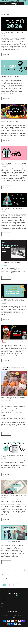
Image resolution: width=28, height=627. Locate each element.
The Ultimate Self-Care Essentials (10, 541)
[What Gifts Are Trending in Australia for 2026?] (14, 24)
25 (17, 585)
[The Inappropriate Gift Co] (14, 3)
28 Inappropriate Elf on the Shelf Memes (12, 262)
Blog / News (3, 402)
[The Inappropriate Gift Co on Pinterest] (14, 611)
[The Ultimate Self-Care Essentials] (14, 532)
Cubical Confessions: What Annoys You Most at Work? (13, 456)
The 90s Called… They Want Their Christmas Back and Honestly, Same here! (13, 120)
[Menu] (0, 3)
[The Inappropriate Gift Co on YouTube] (11, 611)
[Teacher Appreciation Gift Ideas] (14, 67)
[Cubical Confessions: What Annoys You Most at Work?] (14, 447)
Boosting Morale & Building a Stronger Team (13, 495)
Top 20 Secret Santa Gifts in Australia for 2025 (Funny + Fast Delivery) (12, 209)
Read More (6, 54)
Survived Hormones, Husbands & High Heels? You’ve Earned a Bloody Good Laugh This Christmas (13, 163)
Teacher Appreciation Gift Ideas (10, 76)
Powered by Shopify (14, 617)
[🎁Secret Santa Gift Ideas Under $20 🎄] (14, 332)
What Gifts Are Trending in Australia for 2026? (12, 33)
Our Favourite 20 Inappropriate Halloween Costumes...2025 (13, 398)
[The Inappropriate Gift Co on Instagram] (16, 611)
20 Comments (10, 400)
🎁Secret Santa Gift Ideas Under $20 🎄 (12, 341)
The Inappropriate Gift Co (11, 615)
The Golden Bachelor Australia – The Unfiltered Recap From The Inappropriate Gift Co (12, 301)
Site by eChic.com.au (21, 615)
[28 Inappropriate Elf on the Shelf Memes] (14, 250)
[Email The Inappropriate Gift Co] (19, 611)
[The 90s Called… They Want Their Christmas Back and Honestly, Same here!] (14, 111)
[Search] (22, 3)
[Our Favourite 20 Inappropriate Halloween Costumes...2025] (14, 381)
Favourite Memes (4, 265)
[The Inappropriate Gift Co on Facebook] (9, 611)
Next (22, 585)
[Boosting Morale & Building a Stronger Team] (14, 487)
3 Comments (9, 263)
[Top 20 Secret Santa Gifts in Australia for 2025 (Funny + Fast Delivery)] (14, 200)
